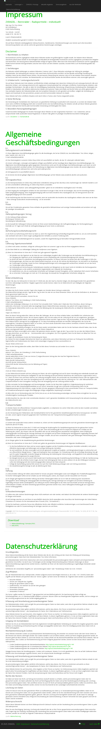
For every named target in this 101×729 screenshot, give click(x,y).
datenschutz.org (15, 716)
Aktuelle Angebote (47, 4)
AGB (18, 724)
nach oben (93, 724)
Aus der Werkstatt (75, 4)
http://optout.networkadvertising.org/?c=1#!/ (60, 644)
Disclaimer (13, 117)
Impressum (25, 724)
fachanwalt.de (24, 117)
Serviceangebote (61, 4)
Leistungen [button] (18, 4)
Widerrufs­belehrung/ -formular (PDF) (23, 523)
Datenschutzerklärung (13, 9)
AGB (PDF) (15, 525)
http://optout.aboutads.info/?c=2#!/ (59, 646)
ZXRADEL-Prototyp (32, 4)
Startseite (9, 4)
